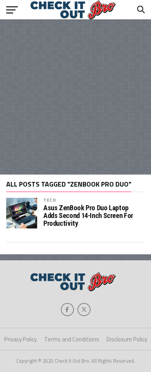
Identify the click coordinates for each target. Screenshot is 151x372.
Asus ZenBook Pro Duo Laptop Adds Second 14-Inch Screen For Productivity (88, 215)
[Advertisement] (75, 97)
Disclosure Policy (126, 339)
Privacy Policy (20, 339)
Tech (49, 200)
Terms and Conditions (71, 339)
